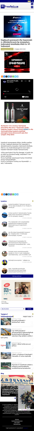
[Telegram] (18, 76)
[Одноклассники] (2, 76)
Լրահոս (4, 201)
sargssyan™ (25, 427)
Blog (2, 373)
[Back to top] (31, 428)
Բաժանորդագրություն (17, 421)
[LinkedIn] (9, 76)
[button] (13, 398)
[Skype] (15, 76)
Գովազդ (17, 419)
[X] (6, 76)
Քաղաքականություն (7, 49)
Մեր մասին (17, 422)
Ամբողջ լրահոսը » (17, 276)
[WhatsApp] (13, 76)
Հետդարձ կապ (17, 424)
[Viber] (11, 76)
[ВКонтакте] (4, 76)
